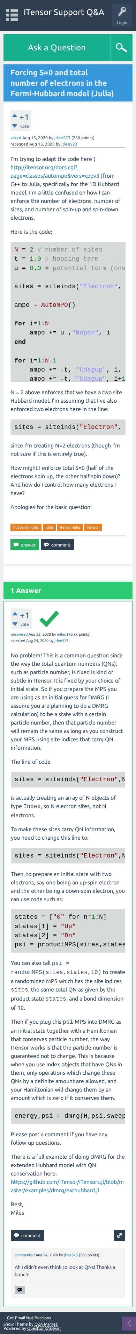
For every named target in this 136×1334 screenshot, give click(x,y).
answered (19, 634)
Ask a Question (57, 47)
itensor (93, 527)
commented (25, 1255)
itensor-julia (70, 527)
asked (15, 137)
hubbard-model (26, 527)
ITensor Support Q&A (64, 12)
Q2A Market (46, 1324)
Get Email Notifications (29, 1318)
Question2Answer (44, 1328)
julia (49, 527)
